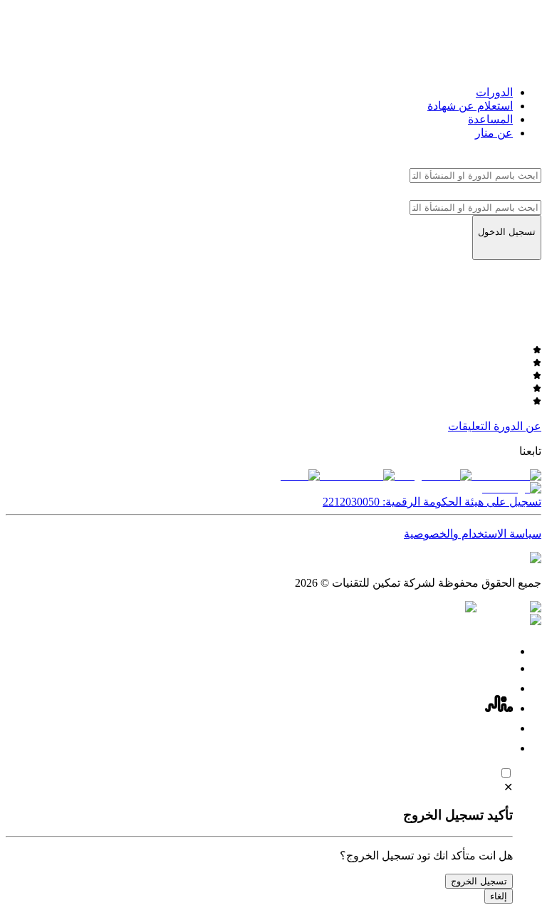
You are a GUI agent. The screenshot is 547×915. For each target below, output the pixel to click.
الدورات (494, 92)
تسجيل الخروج (479, 881)
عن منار (494, 133)
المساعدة (490, 119)
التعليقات (469, 426)
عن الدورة (517, 426)
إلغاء (498, 896)
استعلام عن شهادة (470, 106)
